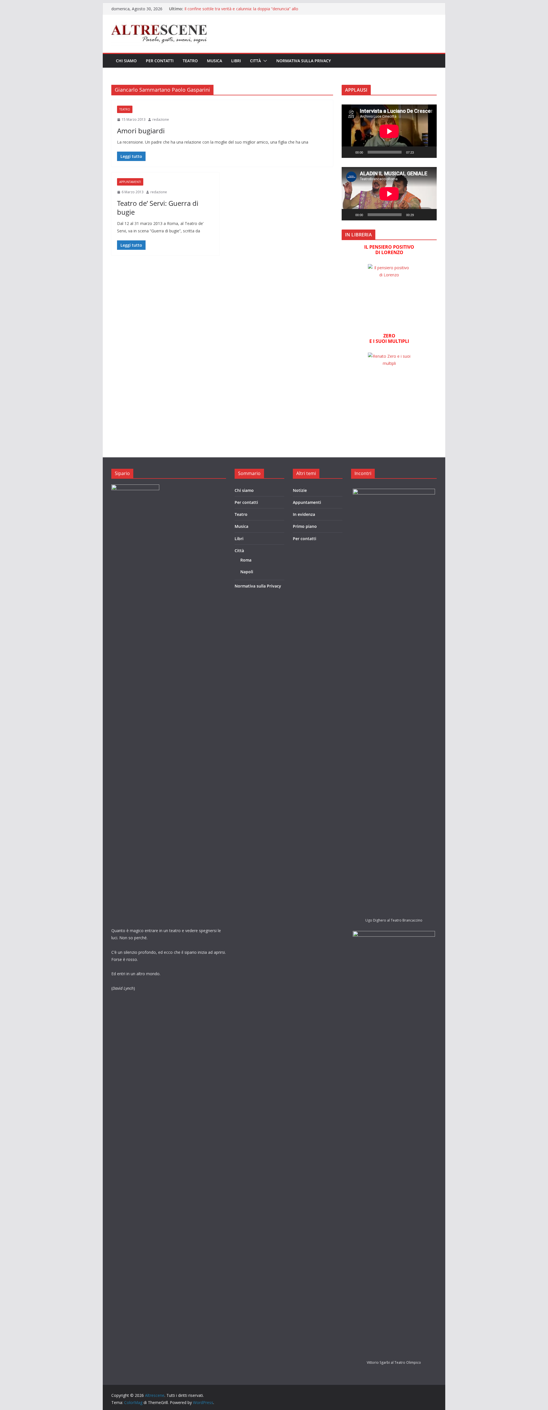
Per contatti (160, 60)
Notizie (300, 490)
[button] (264, 61)
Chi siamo (126, 60)
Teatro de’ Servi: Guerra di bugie (157, 207)
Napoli (246, 571)
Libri (236, 60)
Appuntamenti (130, 182)
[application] (389, 131)
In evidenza (304, 514)
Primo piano (305, 526)
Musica (214, 60)
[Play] (349, 152)
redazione (160, 119)
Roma (245, 560)
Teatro (190, 60)
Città (255, 60)
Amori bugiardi (141, 130)
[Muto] (420, 152)
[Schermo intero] (429, 152)
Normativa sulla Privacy (303, 60)
